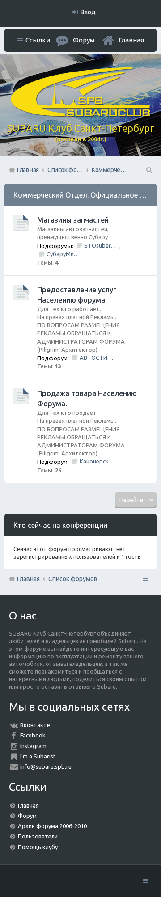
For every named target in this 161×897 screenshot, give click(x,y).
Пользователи (38, 836)
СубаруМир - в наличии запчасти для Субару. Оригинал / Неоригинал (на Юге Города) (64, 254)
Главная (131, 40)
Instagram (33, 746)
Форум (27, 816)
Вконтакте (35, 725)
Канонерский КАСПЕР (97, 461)
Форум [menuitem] (83, 40)
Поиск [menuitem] (148, 170)
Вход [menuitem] (88, 12)
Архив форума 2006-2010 (52, 826)
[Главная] (80, 114)
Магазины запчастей (73, 220)
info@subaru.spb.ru (46, 766)
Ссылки (37, 40)
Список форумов (72, 578)
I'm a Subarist (37, 756)
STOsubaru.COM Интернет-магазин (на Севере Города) (101, 245)
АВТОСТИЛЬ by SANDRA (97, 357)
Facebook (33, 735)
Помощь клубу (38, 847)
